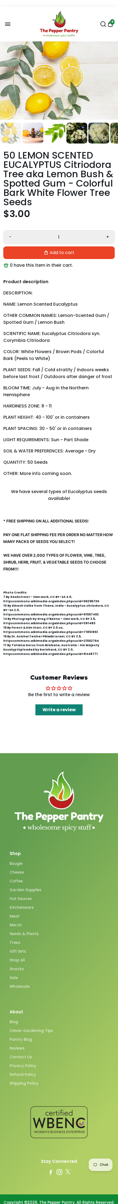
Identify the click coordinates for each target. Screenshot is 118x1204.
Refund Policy (23, 1074)
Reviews (17, 1048)
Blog (14, 1022)
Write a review (59, 710)
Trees (15, 942)
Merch (16, 925)
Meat (14, 916)
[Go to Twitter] (68, 1173)
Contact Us (21, 1057)
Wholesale (20, 986)
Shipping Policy (24, 1083)
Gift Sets (18, 951)
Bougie (16, 863)
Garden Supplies (25, 890)
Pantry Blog (21, 1039)
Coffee (16, 881)
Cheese (17, 872)
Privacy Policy (23, 1065)
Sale (14, 977)
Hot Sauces (21, 898)
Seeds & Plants (24, 933)
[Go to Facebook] (51, 1173)
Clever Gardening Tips (31, 1030)
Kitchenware (22, 907)
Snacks (17, 969)
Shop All (17, 960)
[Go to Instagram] (59, 1173)
